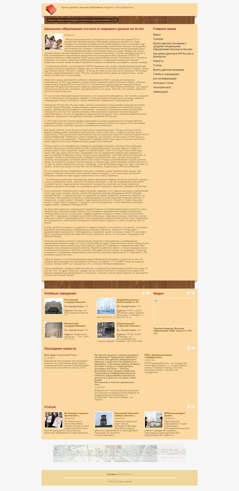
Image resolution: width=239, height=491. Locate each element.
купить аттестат (131, 364)
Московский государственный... (75, 324)
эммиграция (160, 91)
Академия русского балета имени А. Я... (128, 301)
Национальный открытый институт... (129, 324)
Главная (51, 20)
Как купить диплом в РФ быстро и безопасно (173, 55)
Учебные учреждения (166, 74)
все (145, 293)
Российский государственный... (75, 301)
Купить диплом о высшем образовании (82, 7)
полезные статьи (163, 82)
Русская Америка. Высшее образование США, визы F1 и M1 (173, 329)
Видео (157, 34)
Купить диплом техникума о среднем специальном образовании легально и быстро (172, 46)
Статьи (157, 65)
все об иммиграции (164, 78)
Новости (158, 60)
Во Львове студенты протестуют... (76, 414)
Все (156, 333)
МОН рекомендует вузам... (175, 414)
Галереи (158, 38)
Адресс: (69, 310)
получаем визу (162, 87)
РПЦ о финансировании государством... (158, 356)
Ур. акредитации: (74, 306)
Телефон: (112, 474)
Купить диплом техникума (168, 69)
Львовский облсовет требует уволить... (126, 414)
